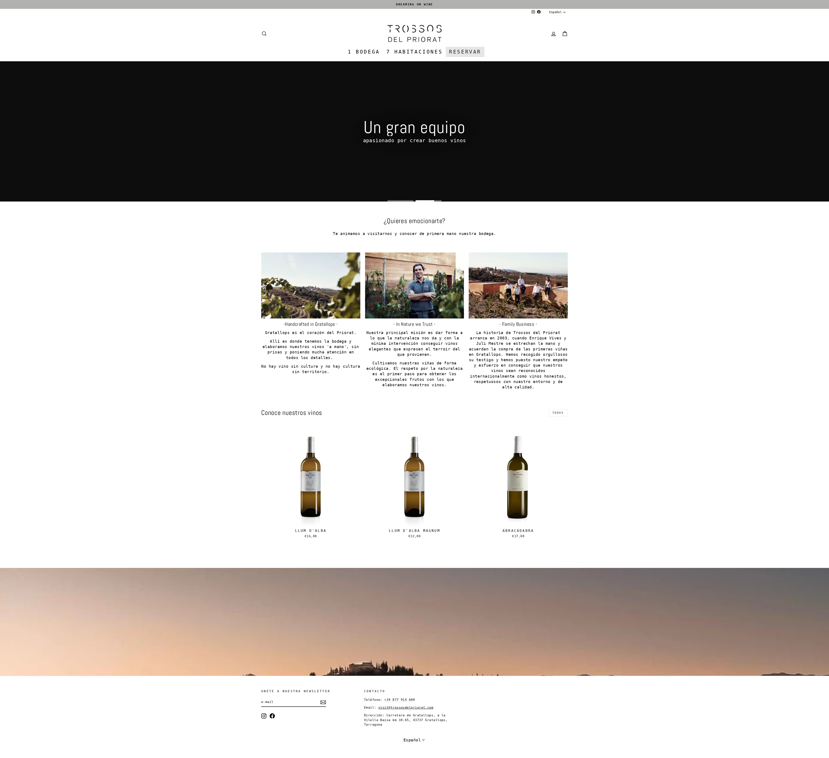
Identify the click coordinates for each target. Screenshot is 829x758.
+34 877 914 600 (399, 700)
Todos (558, 412)
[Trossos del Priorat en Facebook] (272, 716)
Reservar (465, 52)
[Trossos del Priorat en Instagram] (263, 716)
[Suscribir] (323, 702)
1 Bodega (364, 52)
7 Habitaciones (414, 52)
